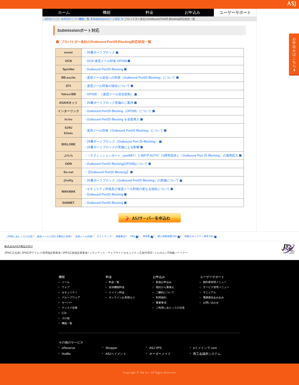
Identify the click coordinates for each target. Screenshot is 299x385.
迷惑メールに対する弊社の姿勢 (54, 236)
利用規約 (161, 297)
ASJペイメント (116, 353)
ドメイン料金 (117, 292)
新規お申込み (164, 282)
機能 (107, 12)
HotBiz (66, 353)
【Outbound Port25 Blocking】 (108, 172)
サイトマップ (104, 236)
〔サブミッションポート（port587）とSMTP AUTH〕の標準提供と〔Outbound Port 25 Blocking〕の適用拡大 (163, 155)
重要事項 (120, 236)
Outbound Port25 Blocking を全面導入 (113, 119)
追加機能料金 (117, 287)
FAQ (133, 236)
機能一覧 (67, 323)
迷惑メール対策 (83, 236)
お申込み (192, 12)
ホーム (64, 12)
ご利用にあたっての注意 (19, 236)
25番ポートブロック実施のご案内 (110, 102)
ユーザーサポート (235, 12)
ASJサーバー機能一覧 (76, 19)
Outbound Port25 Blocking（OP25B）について (119, 111)
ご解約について (165, 292)
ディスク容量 (69, 307)
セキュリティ (69, 292)
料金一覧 (114, 282)
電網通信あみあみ (213, 297)
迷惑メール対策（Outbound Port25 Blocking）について (125, 130)
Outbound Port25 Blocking (105, 69)
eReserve (68, 348)
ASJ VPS (155, 348)
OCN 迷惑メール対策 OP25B (107, 61)
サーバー (67, 302)
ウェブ (66, 287)
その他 (66, 318)
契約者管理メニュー (215, 282)
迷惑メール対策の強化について (109, 86)
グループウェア (71, 297)
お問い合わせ (211, 302)
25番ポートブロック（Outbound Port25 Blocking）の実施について (133, 180)
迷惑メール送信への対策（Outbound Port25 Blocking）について (131, 77)
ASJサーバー (52, 19)
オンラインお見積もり (122, 297)
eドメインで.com (205, 348)
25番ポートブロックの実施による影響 (113, 147)
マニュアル (209, 292)
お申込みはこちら (294, 52)
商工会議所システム (207, 353)
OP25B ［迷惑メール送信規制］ (110, 94)
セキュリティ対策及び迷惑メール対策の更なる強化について (129, 189)
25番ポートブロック (101, 52)
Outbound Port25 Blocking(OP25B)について (117, 163)
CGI (64, 313)
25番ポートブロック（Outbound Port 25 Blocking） (123, 141)
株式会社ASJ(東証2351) (18, 246)
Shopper (111, 348)
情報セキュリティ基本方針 (199, 236)
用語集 (147, 236)
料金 (149, 12)
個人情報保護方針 (168, 236)
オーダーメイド (160, 353)
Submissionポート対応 (106, 19)
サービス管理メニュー (216, 287)
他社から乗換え (165, 287)
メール (66, 282)
